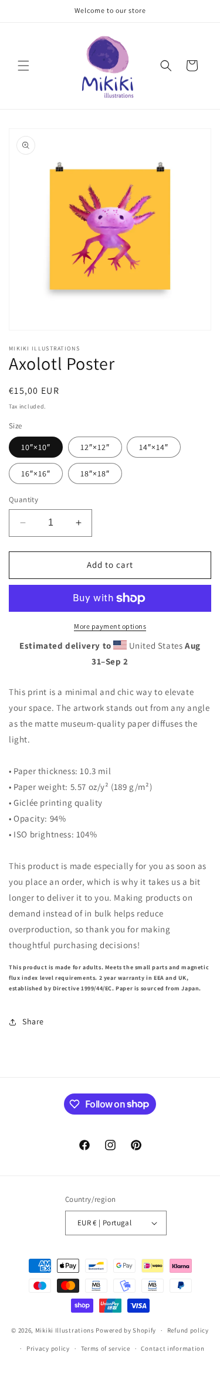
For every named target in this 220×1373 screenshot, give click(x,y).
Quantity (23, 500)
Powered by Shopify (126, 1330)
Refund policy (188, 1330)
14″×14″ (153, 447)
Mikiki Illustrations (64, 1330)
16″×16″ (35, 473)
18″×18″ (95, 473)
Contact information (172, 1348)
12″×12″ (95, 447)
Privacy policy (48, 1348)
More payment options (110, 626)
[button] (23, 66)
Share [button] (33, 1021)
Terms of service (105, 1348)
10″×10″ (35, 447)
